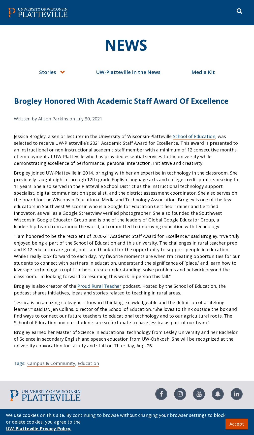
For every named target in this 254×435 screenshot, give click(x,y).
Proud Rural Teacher (99, 286)
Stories (47, 72)
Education (88, 363)
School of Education (194, 136)
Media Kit (203, 72)
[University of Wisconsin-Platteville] (66, 12)
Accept (236, 424)
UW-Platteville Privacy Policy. (38, 429)
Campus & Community (51, 363)
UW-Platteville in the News (128, 72)
